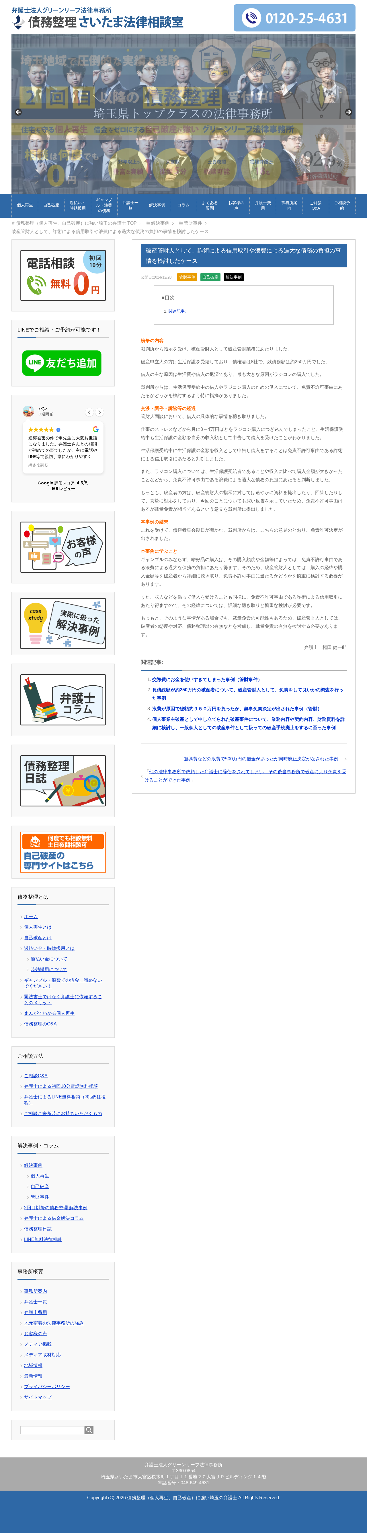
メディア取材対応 (42, 1354)
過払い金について (49, 958)
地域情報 (33, 1365)
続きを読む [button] (38, 464)
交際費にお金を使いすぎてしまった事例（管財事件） (207, 679)
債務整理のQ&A (40, 1023)
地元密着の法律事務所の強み (54, 1323)
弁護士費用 (263, 205)
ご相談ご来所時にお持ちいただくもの (63, 1113)
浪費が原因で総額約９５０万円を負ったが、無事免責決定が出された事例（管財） (237, 708)
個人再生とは (38, 927)
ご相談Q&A (316, 205)
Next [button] (348, 112)
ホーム (31, 916)
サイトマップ (38, 1397)
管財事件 (187, 277)
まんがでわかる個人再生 (49, 1013)
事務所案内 (289, 205)
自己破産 (51, 205)
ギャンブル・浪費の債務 (104, 205)
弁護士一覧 (130, 205)
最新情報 (33, 1376)
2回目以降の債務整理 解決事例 (55, 1207)
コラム (183, 205)
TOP (76, 223)
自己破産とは (38, 937)
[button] (99, 412)
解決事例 (157, 205)
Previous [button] (18, 112)
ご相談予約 (342, 205)
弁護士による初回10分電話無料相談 (61, 1086)
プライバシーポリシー (47, 1386)
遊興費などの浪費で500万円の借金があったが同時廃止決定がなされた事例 (261, 758)
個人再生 (25, 205)
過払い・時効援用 (78, 205)
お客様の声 (236, 205)
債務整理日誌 (38, 1228)
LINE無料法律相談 (43, 1239)
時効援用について (49, 969)
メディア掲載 (38, 1344)
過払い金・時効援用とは (49, 948)
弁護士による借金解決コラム (54, 1218)
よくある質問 (210, 205)
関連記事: (177, 311)
